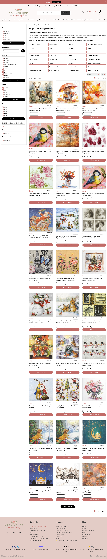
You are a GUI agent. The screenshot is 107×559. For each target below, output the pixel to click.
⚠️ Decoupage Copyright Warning (66, 540)
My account (86, 534)
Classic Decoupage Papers (35, 20)
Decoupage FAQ (54, 6)
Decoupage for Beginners (35, 6)
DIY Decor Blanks (57, 20)
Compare (85, 538)
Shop (84, 528)
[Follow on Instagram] (13, 532)
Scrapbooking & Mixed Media (85, 20)
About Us (59, 536)
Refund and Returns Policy (64, 532)
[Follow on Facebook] (7, 532)
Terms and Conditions (62, 526)
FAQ (57, 538)
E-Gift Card (75, 6)
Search (65, 13)
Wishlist (84, 536)
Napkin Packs (21, 20)
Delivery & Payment (62, 530)
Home (31, 25)
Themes (62, 6)
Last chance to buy (101, 20)
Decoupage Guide (88, 530)
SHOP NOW (56, 2)
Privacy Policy (60, 528)
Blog (46, 6)
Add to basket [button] (41, 117)
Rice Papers (47, 20)
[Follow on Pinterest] (20, 532)
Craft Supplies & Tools (69, 20)
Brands (69, 6)
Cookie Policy (60, 534)
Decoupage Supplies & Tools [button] (50, 40)
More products (67, 507)
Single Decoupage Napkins (8, 20)
